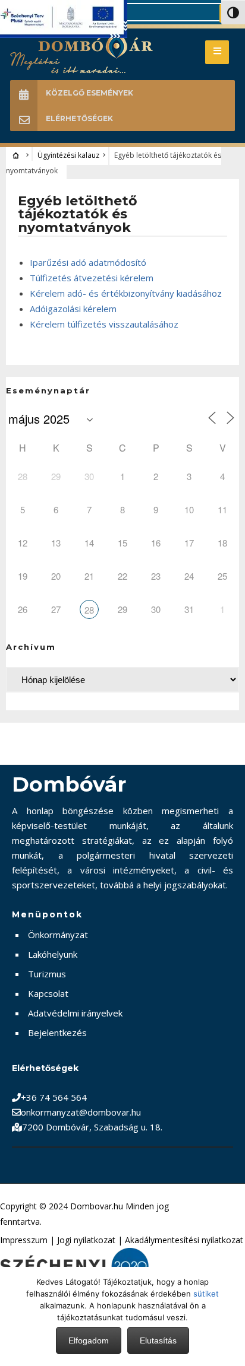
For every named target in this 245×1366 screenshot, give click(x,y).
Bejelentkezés (57, 1032)
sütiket (206, 1293)
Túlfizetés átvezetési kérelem (91, 278)
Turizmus (47, 974)
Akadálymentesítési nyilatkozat (184, 1240)
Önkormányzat (58, 935)
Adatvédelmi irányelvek (75, 1013)
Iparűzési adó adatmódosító (88, 262)
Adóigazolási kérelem (73, 309)
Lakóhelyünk (52, 954)
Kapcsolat (48, 993)
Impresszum (24, 1240)
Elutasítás (158, 1340)
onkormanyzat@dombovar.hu (81, 1112)
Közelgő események (89, 92)
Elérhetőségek (79, 118)
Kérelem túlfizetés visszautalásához (104, 324)
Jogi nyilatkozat (86, 1240)
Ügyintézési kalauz (68, 155)
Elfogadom (88, 1340)
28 (89, 609)
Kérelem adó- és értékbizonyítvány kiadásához (126, 293)
